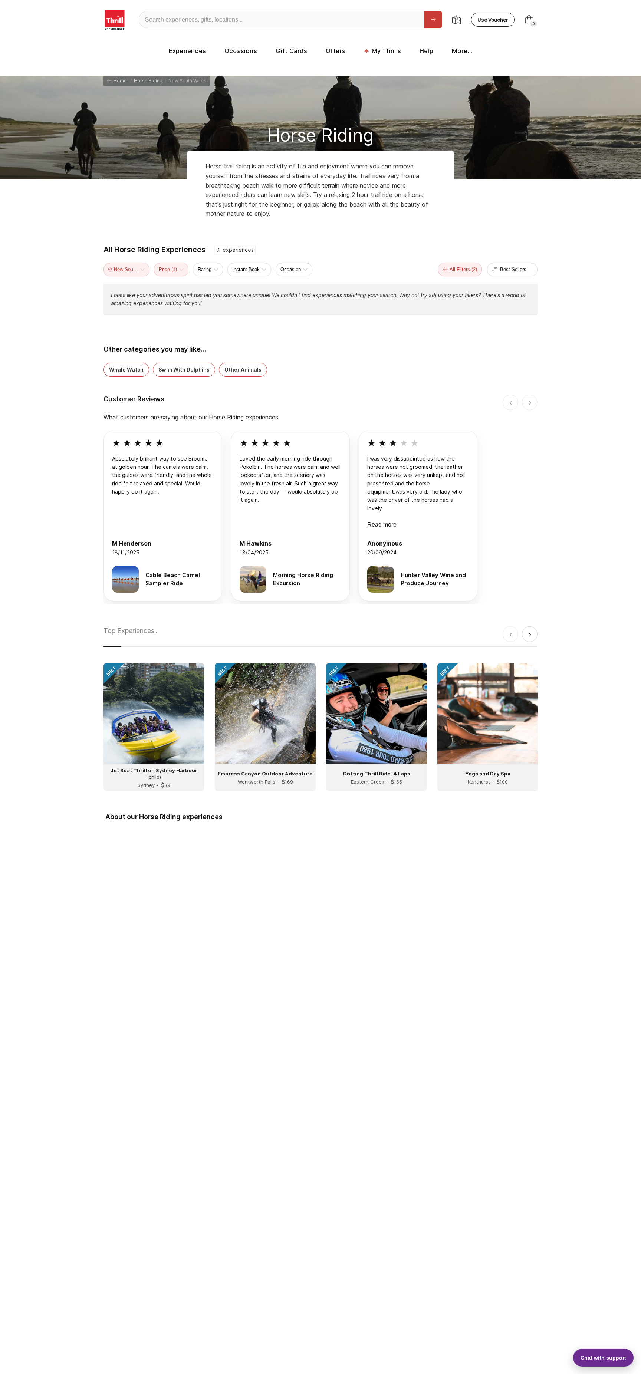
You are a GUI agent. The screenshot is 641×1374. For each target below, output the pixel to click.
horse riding (148, 80)
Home (119, 80)
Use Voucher (492, 20)
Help (426, 51)
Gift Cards (291, 51)
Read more (382, 524)
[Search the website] (433, 19)
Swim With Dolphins (184, 369)
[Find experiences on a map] (456, 19)
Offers (335, 51)
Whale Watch (126, 369)
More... (462, 51)
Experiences (187, 51)
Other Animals (243, 369)
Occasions (240, 51)
